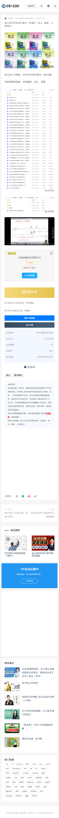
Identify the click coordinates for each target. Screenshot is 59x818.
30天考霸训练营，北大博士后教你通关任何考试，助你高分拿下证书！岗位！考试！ (38, 672)
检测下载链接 (29, 318)
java (40, 764)
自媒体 (24, 791)
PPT (25, 768)
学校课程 (30, 18)
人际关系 (35, 773)
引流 (15, 778)
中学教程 (20, 18)
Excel (34, 764)
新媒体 (47, 782)
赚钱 (26, 796)
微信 (22, 778)
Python (43, 768)
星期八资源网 (13, 421)
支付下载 (29, 325)
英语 (41, 791)
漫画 (22, 787)
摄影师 (21, 782)
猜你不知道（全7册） (33, 739)
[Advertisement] (29, 460)
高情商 (34, 796)
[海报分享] (35, 496)
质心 (8, 375)
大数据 (8, 778)
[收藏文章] (17, 496)
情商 (46, 778)
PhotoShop (16, 768)
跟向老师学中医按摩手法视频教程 (42, 515)
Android (19, 764)
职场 (17, 791)
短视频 (29, 787)
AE (7, 764)
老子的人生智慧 (30, 683)
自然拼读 (33, 791)
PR (31, 768)
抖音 (7, 782)
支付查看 (30, 275)
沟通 (15, 787)
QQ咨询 (30, 367)
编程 (45, 787)
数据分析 (30, 782)
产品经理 (16, 773)
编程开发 (9, 791)
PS (36, 768)
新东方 (39, 782)
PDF (7, 768)
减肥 (43, 773)
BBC (27, 764)
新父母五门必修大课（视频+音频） (16, 515)
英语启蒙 (9, 796)
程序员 (38, 787)
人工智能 (25, 773)
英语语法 (19, 796)
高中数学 (18, 375)
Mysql (48, 764)
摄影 (14, 782)
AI (12, 764)
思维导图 (39, 778)
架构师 (8, 787)
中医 (7, 773)
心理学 (29, 778)
